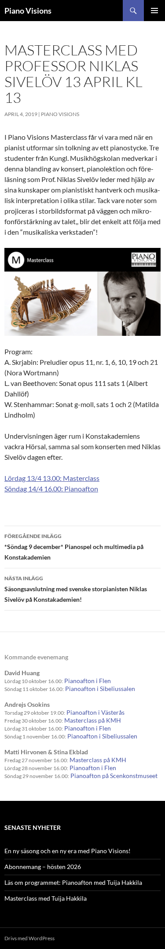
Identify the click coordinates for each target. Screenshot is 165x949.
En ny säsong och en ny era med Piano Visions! (67, 850)
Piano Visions (27, 10)
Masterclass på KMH (92, 720)
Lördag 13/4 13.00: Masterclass (51, 478)
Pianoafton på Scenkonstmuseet (114, 775)
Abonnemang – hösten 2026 (42, 866)
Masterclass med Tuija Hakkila (45, 898)
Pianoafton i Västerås (95, 712)
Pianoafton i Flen (87, 680)
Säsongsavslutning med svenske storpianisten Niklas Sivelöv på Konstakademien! (75, 589)
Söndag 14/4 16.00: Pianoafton (51, 488)
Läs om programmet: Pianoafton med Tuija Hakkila (73, 882)
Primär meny (154, 10)
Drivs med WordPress (29, 938)
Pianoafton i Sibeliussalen (100, 688)
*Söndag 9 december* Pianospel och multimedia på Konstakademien (73, 547)
